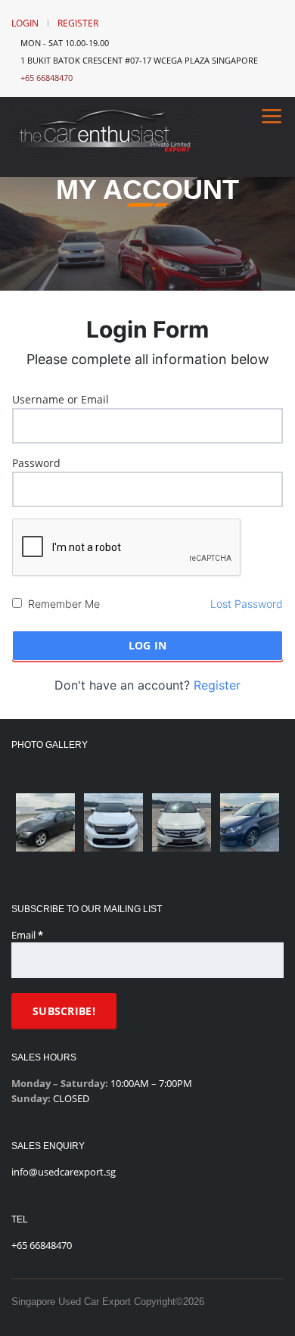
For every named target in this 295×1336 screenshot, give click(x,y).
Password (36, 463)
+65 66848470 (46, 77)
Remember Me (64, 603)
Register (77, 23)
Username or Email (60, 399)
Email (27, 935)
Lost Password (246, 603)
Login (25, 23)
